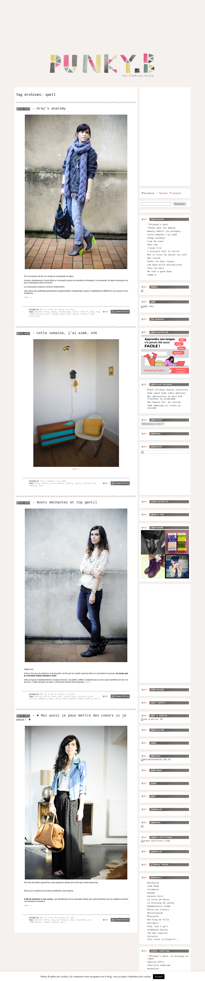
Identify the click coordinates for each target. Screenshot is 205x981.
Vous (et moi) (155, 268)
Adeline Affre (155, 962)
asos (53, 696)
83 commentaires (120, 696)
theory (83, 314)
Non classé (153, 258)
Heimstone (153, 969)
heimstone (81, 920)
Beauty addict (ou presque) (164, 231)
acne (36, 483)
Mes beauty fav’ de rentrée (164, 402)
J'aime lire (154, 248)
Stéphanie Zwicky (157, 930)
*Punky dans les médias (161, 228)
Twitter (163, 193)
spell (75, 314)
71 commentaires (120, 312)
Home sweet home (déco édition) (166, 393)
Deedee (151, 893)
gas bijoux (62, 920)
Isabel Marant (36, 314)
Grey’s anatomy (51, 108)
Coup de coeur (155, 241)
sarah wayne (68, 699)
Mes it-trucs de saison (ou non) (57, 310)
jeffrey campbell (38, 699)
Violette (152, 936)
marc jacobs (52, 314)
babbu (54, 312)
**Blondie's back (157, 224)
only (58, 699)
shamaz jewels (84, 699)
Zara (41, 486)
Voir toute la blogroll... (163, 939)
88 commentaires (120, 920)
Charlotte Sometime (158, 965)
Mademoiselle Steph (158, 906)
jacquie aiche (85, 696)
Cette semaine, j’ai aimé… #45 (67, 333)
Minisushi (153, 916)
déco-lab (152, 245)
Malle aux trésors (158, 910)
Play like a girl (157, 926)
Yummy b (151, 275)
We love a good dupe (159, 271)
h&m (92, 312)
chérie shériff (80, 312)
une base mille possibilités (164, 265)
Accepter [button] (159, 976)
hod (97, 312)
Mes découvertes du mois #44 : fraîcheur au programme (165, 397)
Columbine (153, 889)
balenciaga (64, 312)
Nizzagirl (153, 923)
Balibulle (153, 883)
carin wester (57, 483)
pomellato (65, 314)
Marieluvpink (155, 913)
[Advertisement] (102, 23)
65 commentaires (120, 483)
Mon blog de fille (158, 920)
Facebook (149, 193)
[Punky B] (101, 79)
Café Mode (153, 886)
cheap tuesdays (156, 238)
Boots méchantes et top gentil (67, 502)
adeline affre (41, 312)
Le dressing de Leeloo (160, 903)
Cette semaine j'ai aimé (53, 481)
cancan (44, 483)
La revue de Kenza (158, 899)
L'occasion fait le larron (163, 251)
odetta (69, 483)
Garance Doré (155, 896)
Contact (176, 193)
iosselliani (70, 696)
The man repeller (157, 933)
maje (51, 699)
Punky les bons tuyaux (160, 261)
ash (53, 920)
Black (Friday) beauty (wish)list (167, 390)
